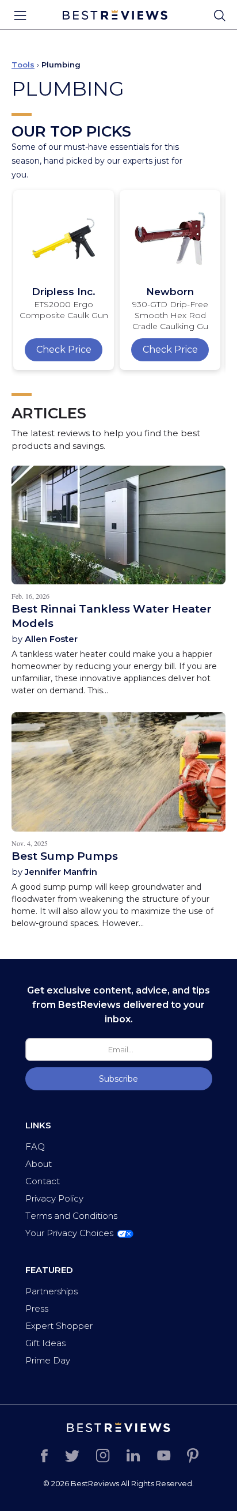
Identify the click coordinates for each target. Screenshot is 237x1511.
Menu (20, 15)
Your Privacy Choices (69, 1232)
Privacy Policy (54, 1198)
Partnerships (51, 1291)
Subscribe (118, 1079)
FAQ (35, 1146)
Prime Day (47, 1360)
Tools (23, 64)
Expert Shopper (59, 1325)
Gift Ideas (45, 1343)
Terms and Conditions (71, 1215)
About (38, 1163)
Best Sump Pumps (65, 856)
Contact (42, 1181)
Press (36, 1308)
